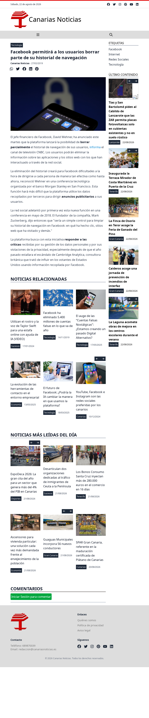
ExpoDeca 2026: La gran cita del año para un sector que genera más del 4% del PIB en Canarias (24, 483)
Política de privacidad (90, 625)
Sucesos (15, 346)
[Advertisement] (74, 692)
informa (95, 147)
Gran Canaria (51, 555)
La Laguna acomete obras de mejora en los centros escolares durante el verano (123, 330)
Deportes (16, 498)
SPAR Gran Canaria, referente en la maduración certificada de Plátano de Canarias (89, 551)
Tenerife (81, 496)
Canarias (81, 416)
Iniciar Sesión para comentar (31, 597)
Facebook (115, 49)
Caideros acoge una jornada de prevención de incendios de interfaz (123, 277)
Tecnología (16, 45)
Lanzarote (114, 142)
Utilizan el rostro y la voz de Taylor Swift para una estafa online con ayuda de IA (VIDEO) (25, 330)
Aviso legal (83, 630)
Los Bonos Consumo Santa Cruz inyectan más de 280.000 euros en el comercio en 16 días (90, 480)
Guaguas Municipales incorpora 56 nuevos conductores (58, 543)
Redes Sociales (119, 59)
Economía (16, 404)
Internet (114, 54)
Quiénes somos (86, 620)
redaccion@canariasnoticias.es (37, 649)
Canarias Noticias (20, 63)
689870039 (28, 645)
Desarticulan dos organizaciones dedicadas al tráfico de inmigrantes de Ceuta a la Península (57, 477)
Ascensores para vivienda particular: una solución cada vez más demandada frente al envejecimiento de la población (25, 550)
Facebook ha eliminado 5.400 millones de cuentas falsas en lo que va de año (58, 321)
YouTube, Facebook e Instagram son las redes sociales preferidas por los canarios (90, 400)
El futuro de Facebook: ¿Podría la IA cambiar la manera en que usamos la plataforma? (58, 396)
